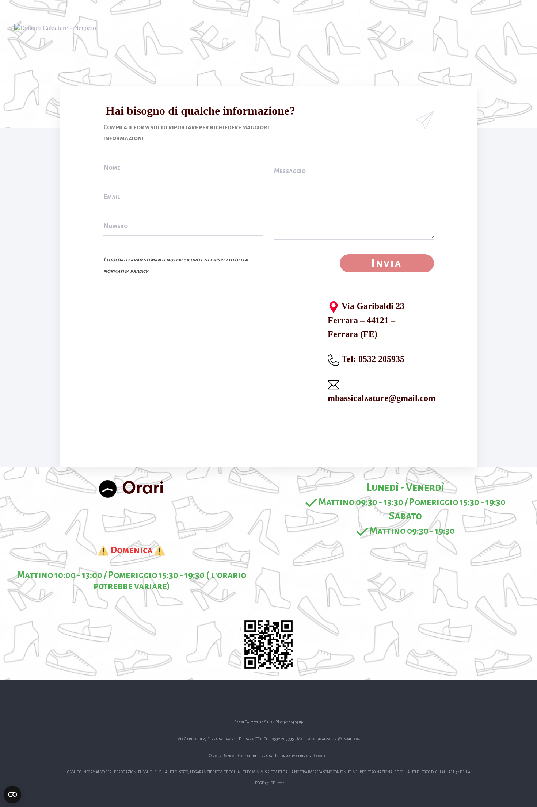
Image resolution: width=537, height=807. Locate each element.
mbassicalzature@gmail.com (381, 398)
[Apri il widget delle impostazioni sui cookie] (12, 794)
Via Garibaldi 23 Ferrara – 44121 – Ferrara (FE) (366, 320)
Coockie (321, 755)
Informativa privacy (293, 755)
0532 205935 (381, 359)
